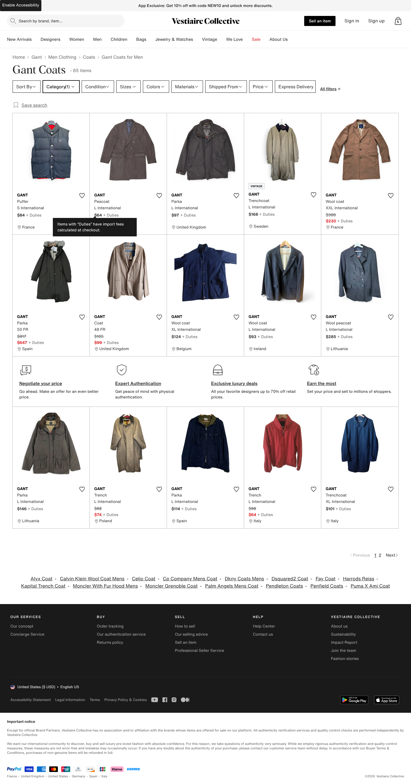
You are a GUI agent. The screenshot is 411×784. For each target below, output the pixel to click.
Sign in (351, 21)
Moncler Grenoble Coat (171, 586)
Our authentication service (121, 634)
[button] (398, 21)
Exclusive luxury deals (234, 383)
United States (58, 776)
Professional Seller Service (199, 651)
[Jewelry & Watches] (197, 39)
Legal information (70, 699)
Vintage (209, 39)
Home (19, 57)
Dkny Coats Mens (244, 578)
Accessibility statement (30, 699)
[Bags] (150, 39)
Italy (104, 776)
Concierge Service (27, 634)
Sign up (376, 21)
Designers (50, 39)
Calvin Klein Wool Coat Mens (92, 578)
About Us (279, 39)
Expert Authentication (138, 383)
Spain (93, 776)
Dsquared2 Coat (289, 578)
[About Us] (292, 39)
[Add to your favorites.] (82, 195)
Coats (89, 57)
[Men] (106, 39)
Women (76, 39)
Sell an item (320, 21)
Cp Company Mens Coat (190, 578)
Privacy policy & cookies (125, 699)
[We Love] (247, 39)
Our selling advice (191, 634)
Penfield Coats (326, 586)
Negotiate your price (40, 383)
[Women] (88, 39)
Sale (256, 39)
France (12, 776)
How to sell (185, 626)
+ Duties (33, 215)
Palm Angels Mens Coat (232, 586)
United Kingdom (32, 776)
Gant (36, 57)
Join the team (343, 651)
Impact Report (344, 642)
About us (339, 626)
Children (119, 39)
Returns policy (110, 642)
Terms (94, 699)
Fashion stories (345, 659)
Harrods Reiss (358, 578)
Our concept (21, 626)
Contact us (263, 634)
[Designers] (65, 39)
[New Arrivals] (36, 39)
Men (97, 39)
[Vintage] (221, 39)
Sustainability (343, 634)
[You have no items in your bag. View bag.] (398, 21)
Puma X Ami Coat (370, 586)
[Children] (131, 39)
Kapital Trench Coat (43, 586)
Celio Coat (143, 578)
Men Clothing (62, 57)
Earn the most (321, 383)
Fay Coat (326, 578)
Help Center (264, 626)
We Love (234, 39)
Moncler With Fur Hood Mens (105, 586)
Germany (78, 776)
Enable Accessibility (20, 5)
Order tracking (110, 626)
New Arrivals (19, 39)
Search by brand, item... (40, 21)
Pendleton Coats (284, 586)
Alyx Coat (41, 578)
